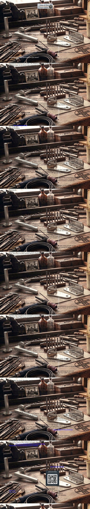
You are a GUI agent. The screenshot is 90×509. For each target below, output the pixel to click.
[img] (45, 6)
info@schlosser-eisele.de (57, 466)
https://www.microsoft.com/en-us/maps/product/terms (30, 443)
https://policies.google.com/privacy (63, 429)
